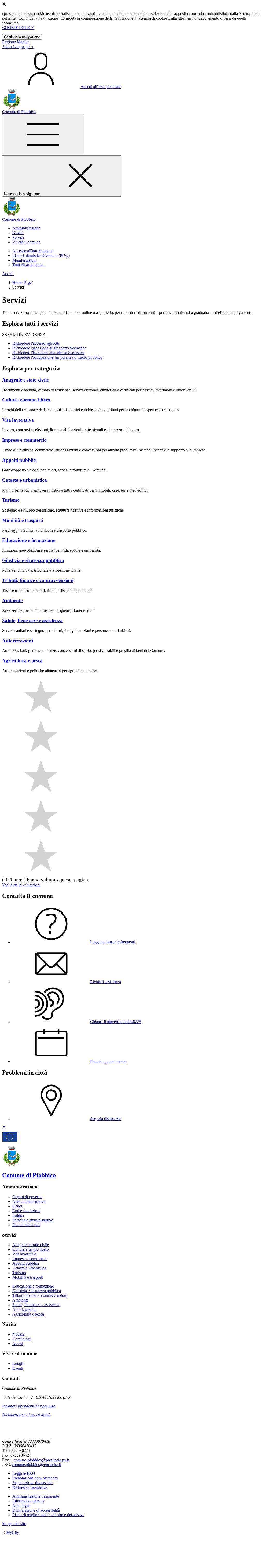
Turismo (19, 1272)
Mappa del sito (14, 1523)
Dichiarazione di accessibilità (26, 1415)
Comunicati (21, 1339)
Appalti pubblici (25, 1263)
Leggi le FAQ (23, 1473)
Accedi (8, 273)
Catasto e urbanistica (29, 1268)
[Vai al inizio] (4, 1128)
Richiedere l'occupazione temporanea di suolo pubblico (57, 357)
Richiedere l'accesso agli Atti (35, 343)
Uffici (17, 1206)
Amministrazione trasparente (35, 1496)
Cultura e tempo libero (30, 1249)
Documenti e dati (26, 1225)
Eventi (17, 1368)
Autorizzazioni (24, 1309)
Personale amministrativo (32, 1220)
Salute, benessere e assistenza (36, 1305)
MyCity (12, 1532)
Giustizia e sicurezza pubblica (36, 1291)
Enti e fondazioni (26, 1211)
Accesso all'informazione (32, 251)
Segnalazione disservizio (32, 1482)
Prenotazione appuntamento (35, 1478)
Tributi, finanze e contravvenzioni (39, 1295)
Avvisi (17, 1343)
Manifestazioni (24, 260)
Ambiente (20, 1300)
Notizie (18, 1334)
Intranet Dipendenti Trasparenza (28, 1406)
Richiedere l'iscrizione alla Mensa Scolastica (48, 352)
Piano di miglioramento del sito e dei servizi (48, 1515)
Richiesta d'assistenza (29, 1487)
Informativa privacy (28, 1501)
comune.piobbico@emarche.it (36, 1464)
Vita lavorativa (24, 1254)
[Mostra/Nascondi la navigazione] (43, 134)
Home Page (22, 282)
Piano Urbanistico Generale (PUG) (41, 255)
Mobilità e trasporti (27, 1277)
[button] (26, 228)
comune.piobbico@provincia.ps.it (41, 1460)
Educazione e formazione (33, 1286)
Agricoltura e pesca (28, 1314)
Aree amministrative (28, 1201)
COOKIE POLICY (18, 27)
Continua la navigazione (22, 37)
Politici (18, 1215)
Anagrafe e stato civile (30, 1244)
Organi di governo (27, 1197)
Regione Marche (15, 42)
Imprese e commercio (29, 1258)
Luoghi (18, 1363)
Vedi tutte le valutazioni (21, 885)
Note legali (21, 1505)
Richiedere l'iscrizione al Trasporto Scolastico (49, 348)
